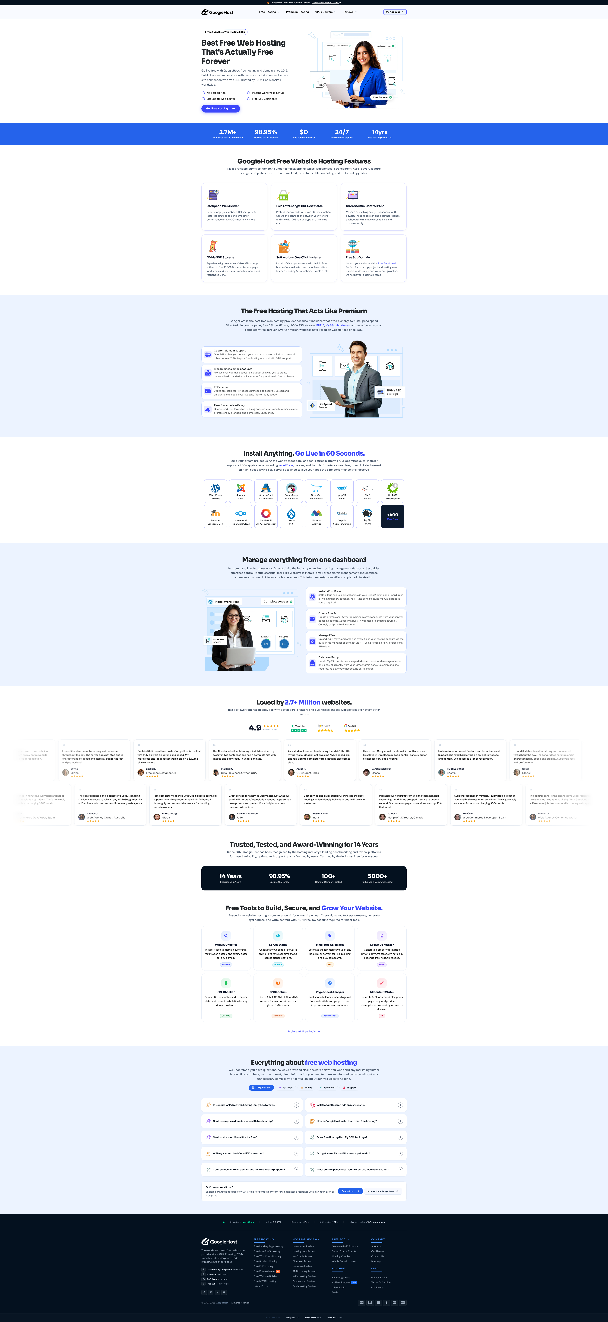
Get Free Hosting (217, 108)
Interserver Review (303, 1246)
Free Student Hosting (266, 1261)
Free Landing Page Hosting (268, 1246)
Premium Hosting (297, 12)
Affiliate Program (344, 1282)
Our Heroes (377, 1251)
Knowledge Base (341, 1277)
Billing (308, 1087)
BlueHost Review (302, 1261)
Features (288, 1087)
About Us (376, 1246)
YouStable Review (303, 1256)
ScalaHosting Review (304, 1286)
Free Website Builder (265, 1276)
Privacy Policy (379, 1277)
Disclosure (377, 1287)
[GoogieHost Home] (217, 12)
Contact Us (347, 1191)
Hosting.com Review (304, 1251)
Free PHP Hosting (263, 1266)
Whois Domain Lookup (344, 1261)
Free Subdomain (387, 263)
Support (351, 1087)
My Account (393, 11)
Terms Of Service (381, 1282)
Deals (335, 1292)
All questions (263, 1087)
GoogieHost (222, 1302)
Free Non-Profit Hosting (267, 1251)
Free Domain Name (266, 1271)
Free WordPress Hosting (267, 1256)
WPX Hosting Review (304, 1276)
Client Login (338, 1287)
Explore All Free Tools (302, 1031)
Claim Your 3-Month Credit (325, 2)
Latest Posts (261, 1286)
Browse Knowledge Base (380, 1191)
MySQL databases (338, 325)
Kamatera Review (302, 1266)
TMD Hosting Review (304, 1271)
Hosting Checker (341, 1256)
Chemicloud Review (304, 1281)
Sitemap (375, 1261)
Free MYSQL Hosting (265, 1281)
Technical (329, 1087)
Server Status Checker (345, 1251)
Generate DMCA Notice (345, 1246)
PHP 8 (320, 325)
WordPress (286, 465)
